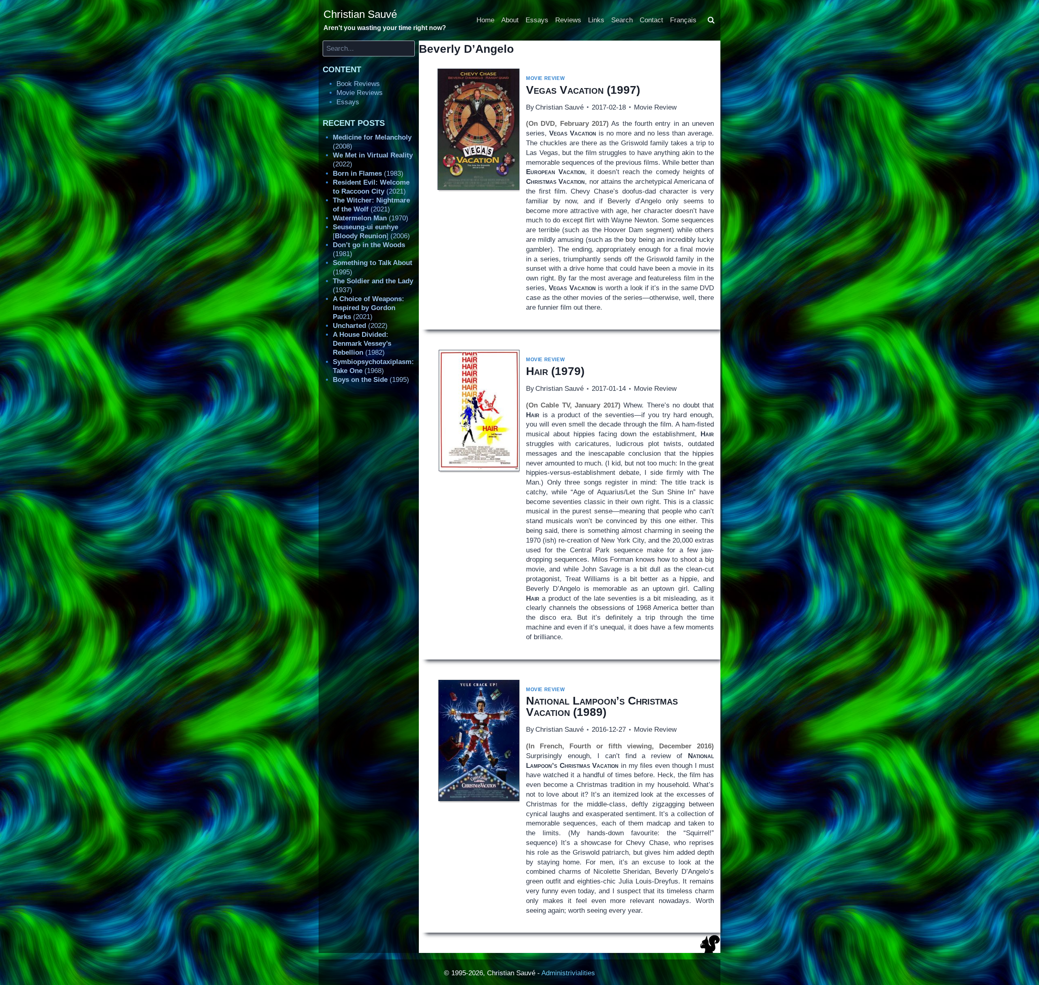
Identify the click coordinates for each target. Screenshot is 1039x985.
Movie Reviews (359, 93)
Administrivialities (568, 973)
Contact (651, 20)
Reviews (568, 20)
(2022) (360, 326)
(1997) (583, 90)
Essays (537, 20)
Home (485, 20)
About (510, 20)
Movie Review (545, 78)
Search (622, 20)
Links (596, 20)
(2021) (368, 308)
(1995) (371, 380)
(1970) (370, 218)
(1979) (555, 371)
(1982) (362, 343)
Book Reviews (358, 84)
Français (683, 20)
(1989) (602, 706)
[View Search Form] (711, 20)
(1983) (368, 173)
